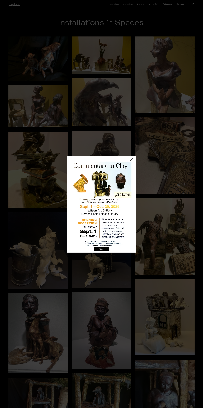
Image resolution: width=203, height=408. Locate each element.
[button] (131, 159)
